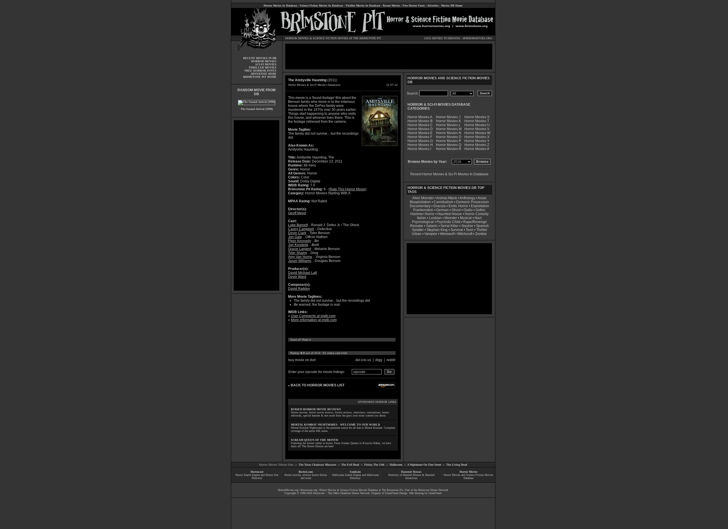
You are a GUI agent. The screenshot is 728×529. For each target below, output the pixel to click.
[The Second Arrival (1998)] (256, 101)
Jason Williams (299, 261)
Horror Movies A (420, 117)
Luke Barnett (298, 225)
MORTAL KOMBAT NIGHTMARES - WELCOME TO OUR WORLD (335, 424)
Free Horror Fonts (414, 5)
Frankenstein (423, 210)
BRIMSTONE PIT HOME (259, 76)
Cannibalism (443, 202)
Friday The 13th (374, 464)
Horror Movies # (476, 149)
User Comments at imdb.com (313, 316)
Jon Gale (295, 237)
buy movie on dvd (302, 360)
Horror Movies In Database (280, 5)
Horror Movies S (476, 117)
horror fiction (319, 474)
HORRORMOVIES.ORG (477, 38)
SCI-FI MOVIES (265, 64)
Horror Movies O (448, 137)
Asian (482, 198)
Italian (421, 218)
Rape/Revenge (475, 222)
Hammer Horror (422, 214)
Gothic (480, 210)
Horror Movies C (420, 125)
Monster (450, 218)
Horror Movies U (477, 125)
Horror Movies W (477, 133)
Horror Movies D (420, 129)
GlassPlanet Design (396, 493)
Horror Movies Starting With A (327, 193)
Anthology (467, 198)
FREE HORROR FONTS (260, 70)
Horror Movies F (420, 137)
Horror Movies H (420, 145)
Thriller (481, 230)
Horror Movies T (476, 121)
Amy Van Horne (300, 257)
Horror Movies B (420, 121)
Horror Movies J (448, 117)
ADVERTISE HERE (263, 73)
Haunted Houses (411, 471)
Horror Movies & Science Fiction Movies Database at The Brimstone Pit (361, 489)
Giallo (468, 210)
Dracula (439, 206)
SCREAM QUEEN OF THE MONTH (314, 439)
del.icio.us (363, 360)
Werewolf (447, 234)
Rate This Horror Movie (347, 189)
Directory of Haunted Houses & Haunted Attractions (411, 476)
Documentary (420, 206)
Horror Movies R (448, 149)
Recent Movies (391, 5)
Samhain (355, 471)
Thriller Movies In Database (363, 5)
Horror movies (292, 474)
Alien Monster (423, 198)
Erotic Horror (458, 206)
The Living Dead (456, 464)
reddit (390, 360)
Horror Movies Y (476, 141)
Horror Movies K (448, 121)
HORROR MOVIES (297, 38)
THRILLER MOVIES (262, 67)
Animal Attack (446, 198)
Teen (469, 230)
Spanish (482, 226)
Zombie (481, 234)
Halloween (396, 464)
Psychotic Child (448, 222)
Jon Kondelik (298, 245)
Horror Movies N (448, 133)
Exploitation (480, 206)
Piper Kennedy (299, 241)
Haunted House (449, 214)
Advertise (433, 5)
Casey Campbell (301, 229)
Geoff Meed (297, 213)
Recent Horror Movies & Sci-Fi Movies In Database (449, 174)
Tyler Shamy (297, 253)
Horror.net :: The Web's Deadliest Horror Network (341, 493)
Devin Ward (297, 277)
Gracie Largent (299, 249)
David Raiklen (299, 289)
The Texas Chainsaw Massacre (317, 464)
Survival (456, 230)
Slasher (467, 226)
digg (378, 360)
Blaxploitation (420, 202)
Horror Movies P (448, 141)
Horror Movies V (476, 129)
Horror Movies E (420, 133)
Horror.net (257, 471)
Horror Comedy (477, 214)
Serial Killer (449, 226)
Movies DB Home (451, 5)
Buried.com (306, 471)
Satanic (432, 226)
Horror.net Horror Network (433, 489)
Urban (416, 234)
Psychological (423, 222)
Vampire (430, 234)
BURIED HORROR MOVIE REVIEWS (316, 409)
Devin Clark (297, 233)
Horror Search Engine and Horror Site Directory (256, 476)
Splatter (418, 230)
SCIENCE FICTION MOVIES (330, 38)
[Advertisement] (256, 205)
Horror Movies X (476, 137)
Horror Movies (468, 471)
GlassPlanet (435, 493)
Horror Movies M (449, 129)
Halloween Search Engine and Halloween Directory (355, 476)
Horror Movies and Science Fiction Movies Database (468, 476)
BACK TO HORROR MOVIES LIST (317, 385)
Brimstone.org (309, 489)
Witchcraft (464, 234)
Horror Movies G (420, 141)
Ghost (456, 210)
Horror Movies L (448, 125)
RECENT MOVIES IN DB (259, 58)
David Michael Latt (302, 273)
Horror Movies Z (476, 145)
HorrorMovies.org (288, 489)
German (442, 210)
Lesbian (435, 218)
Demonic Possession (472, 202)
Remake (416, 226)
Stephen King (437, 230)
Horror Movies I (419, 149)
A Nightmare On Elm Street (424, 464)
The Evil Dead (350, 464)
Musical (466, 218)
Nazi (478, 218)
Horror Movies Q (448, 145)
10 (343, 346)
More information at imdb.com (314, 320)
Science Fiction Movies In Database (321, 5)
